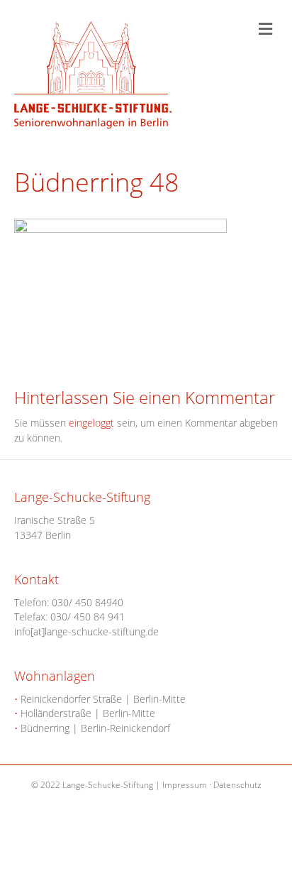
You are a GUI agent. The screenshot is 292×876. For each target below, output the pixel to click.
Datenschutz (237, 785)
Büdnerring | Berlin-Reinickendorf (92, 728)
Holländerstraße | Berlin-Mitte (84, 713)
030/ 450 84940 (87, 602)
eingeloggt (91, 422)
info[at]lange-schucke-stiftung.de (86, 631)
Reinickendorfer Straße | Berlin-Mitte (100, 699)
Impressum (184, 785)
